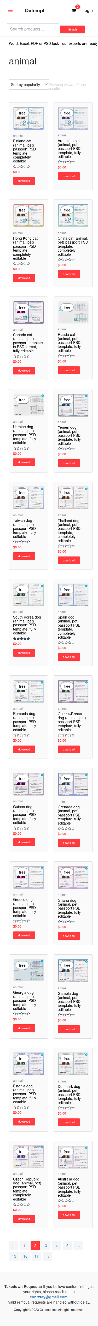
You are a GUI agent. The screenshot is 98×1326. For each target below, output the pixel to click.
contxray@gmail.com (48, 1296)
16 (25, 1256)
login (88, 10)
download (24, 181)
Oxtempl (34, 10)
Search (72, 29)
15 (14, 1256)
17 (36, 1256)
